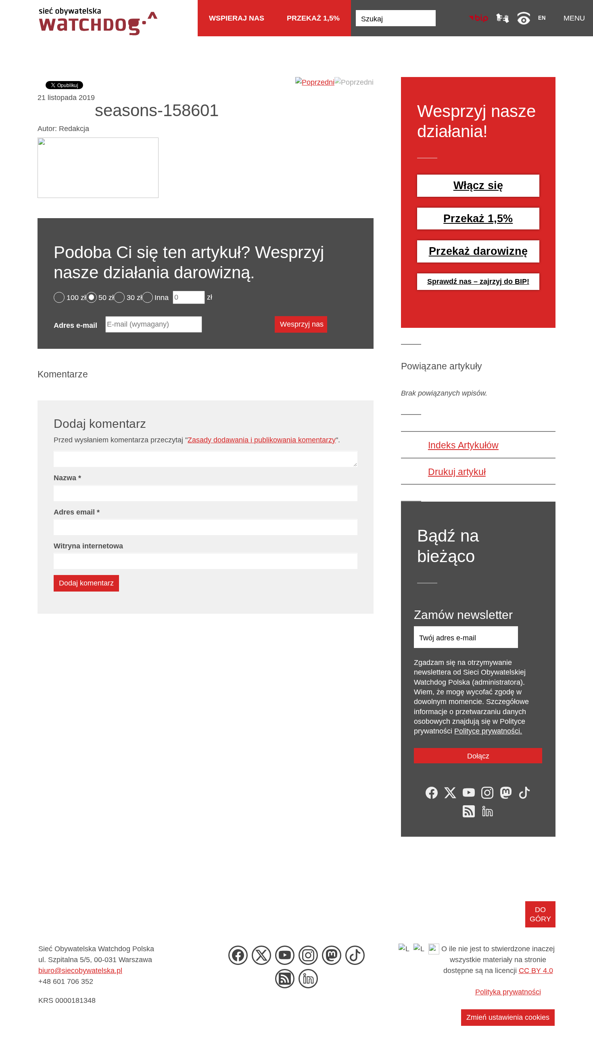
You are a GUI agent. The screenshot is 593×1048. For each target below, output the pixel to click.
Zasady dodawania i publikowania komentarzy (262, 440)
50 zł (106, 297)
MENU (574, 18)
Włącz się (478, 185)
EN (541, 18)
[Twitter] (450, 792)
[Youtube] (468, 792)
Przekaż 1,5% (478, 219)
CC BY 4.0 (536, 971)
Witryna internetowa (88, 546)
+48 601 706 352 (65, 981)
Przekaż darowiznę (478, 251)
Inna (162, 297)
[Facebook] (431, 792)
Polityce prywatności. (488, 731)
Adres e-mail (75, 325)
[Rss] (468, 811)
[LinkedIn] (487, 811)
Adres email (77, 512)
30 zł (134, 297)
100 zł (76, 297)
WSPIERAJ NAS (236, 18)
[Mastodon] (506, 792)
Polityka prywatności (508, 992)
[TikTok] (524, 792)
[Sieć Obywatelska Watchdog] (97, 21)
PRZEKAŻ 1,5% (313, 18)
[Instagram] (487, 792)
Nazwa (67, 478)
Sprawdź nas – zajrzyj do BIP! (478, 281)
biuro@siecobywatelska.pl (80, 971)
